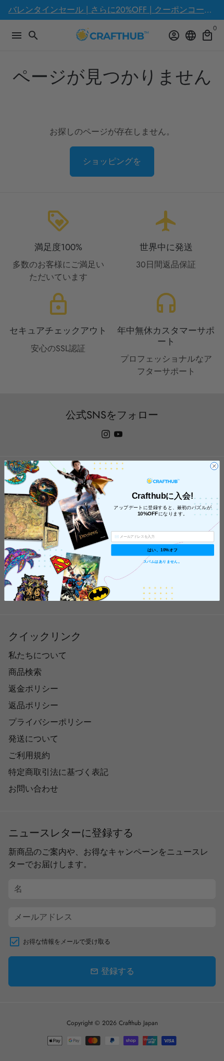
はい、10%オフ (162, 549)
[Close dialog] (214, 466)
